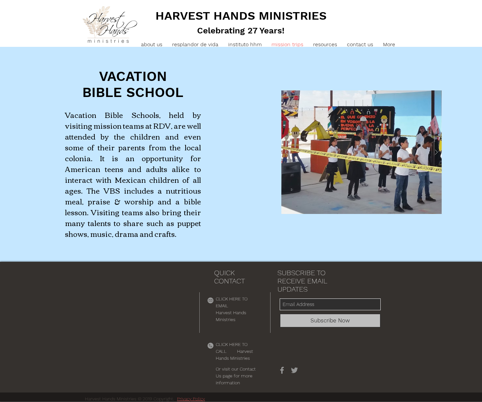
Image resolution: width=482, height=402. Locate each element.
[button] (325, 44)
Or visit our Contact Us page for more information (236, 375)
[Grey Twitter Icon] (294, 370)
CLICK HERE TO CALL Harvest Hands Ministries (234, 351)
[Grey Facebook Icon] (282, 370)
